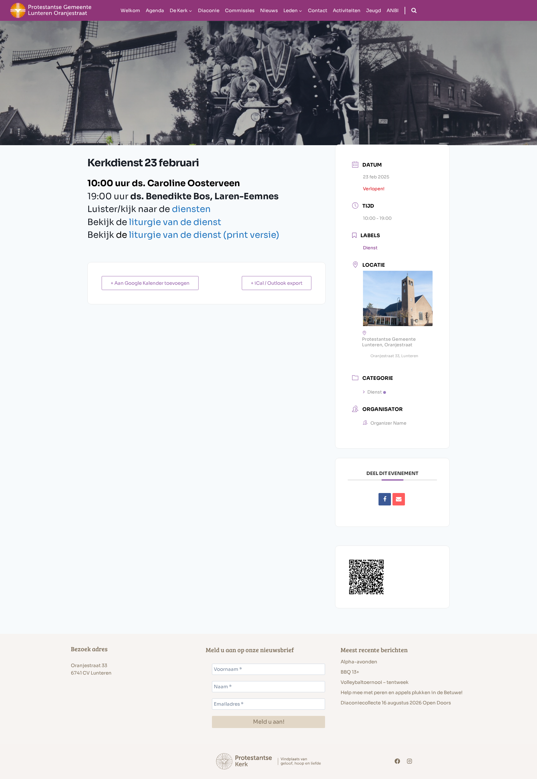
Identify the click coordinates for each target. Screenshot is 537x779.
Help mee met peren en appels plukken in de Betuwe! (401, 692)
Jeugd (373, 10)
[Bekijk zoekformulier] (414, 10)
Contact (317, 10)
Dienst (374, 392)
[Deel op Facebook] (385, 499)
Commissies (240, 10)
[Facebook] (397, 761)
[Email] (398, 499)
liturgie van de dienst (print (204, 234)
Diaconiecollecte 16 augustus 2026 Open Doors (396, 703)
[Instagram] (409, 761)
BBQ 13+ (350, 672)
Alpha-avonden (359, 662)
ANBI (393, 10)
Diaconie (208, 10)
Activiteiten (346, 10)
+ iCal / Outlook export (276, 283)
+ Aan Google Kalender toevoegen (150, 283)
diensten (191, 209)
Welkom (130, 10)
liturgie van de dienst (175, 222)
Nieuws (269, 10)
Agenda (155, 10)
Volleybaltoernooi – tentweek (375, 682)
